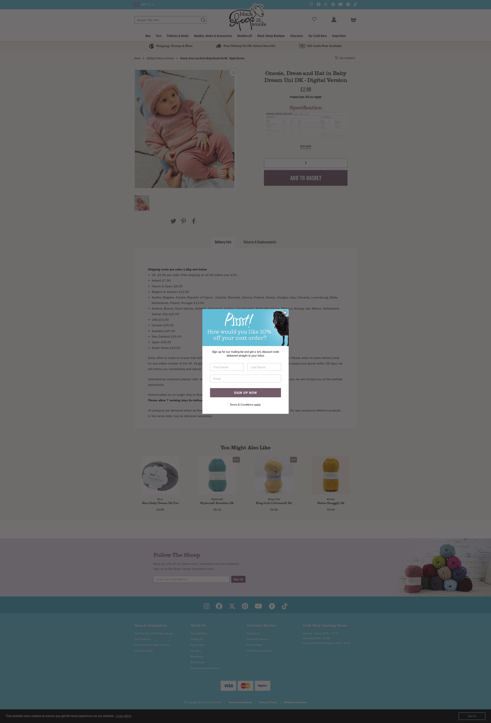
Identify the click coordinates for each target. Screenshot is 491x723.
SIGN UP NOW (245, 393)
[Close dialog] (285, 312)
